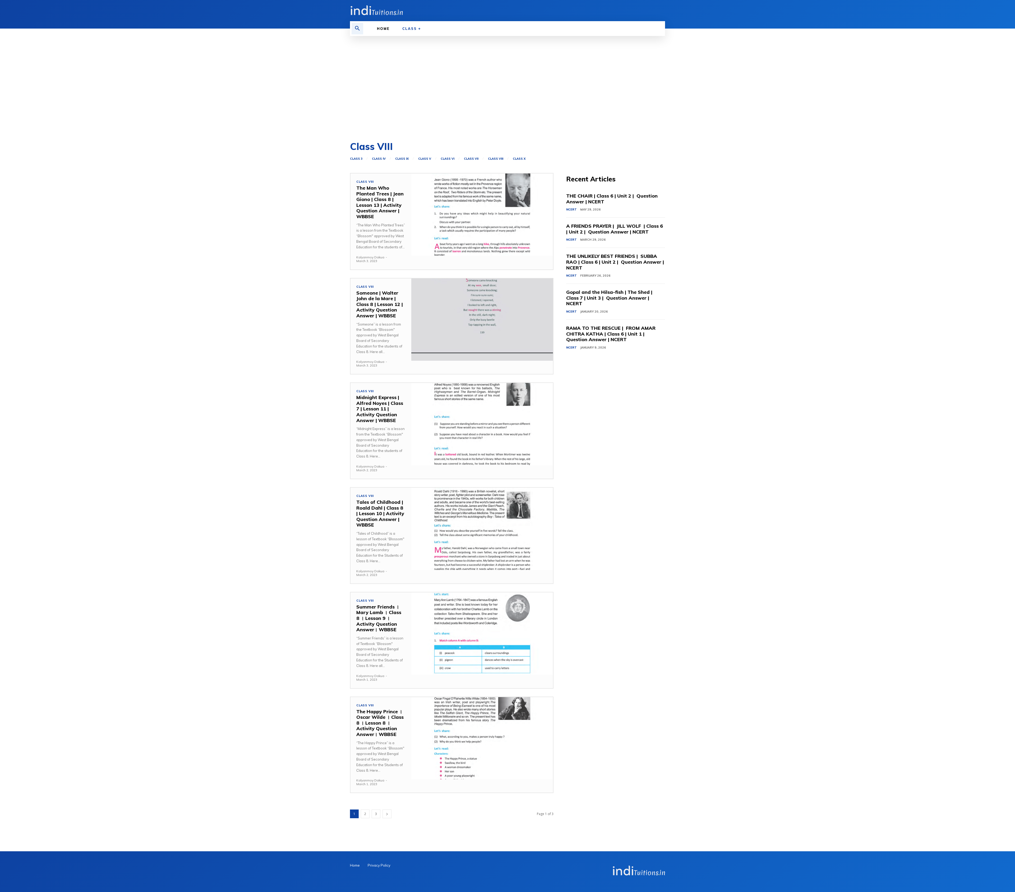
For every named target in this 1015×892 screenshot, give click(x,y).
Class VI (447, 158)
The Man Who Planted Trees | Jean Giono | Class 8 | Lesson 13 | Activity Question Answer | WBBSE (380, 202)
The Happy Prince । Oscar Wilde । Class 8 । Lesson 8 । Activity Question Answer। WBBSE (380, 722)
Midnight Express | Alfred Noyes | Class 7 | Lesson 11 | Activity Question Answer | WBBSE (379, 408)
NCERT (571, 209)
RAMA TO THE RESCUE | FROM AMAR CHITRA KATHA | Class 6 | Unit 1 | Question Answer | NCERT (611, 333)
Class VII (471, 158)
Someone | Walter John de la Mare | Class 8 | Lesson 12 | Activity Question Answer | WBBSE (379, 304)
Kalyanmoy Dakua (370, 257)
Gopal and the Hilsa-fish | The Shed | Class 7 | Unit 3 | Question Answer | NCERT (609, 298)
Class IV (379, 158)
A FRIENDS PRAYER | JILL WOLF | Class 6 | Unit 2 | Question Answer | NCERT (614, 229)
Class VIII (495, 158)
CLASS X (519, 158)
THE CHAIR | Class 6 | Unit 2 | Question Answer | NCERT (612, 199)
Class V (424, 158)
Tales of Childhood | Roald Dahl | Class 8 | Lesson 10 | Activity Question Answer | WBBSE (380, 513)
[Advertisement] (507, 89)
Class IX (402, 158)
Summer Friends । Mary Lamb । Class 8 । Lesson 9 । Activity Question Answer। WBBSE (378, 618)
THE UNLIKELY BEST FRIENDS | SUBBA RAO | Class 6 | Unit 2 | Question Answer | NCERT (615, 262)
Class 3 (356, 158)
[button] (357, 28)
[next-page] (386, 813)
